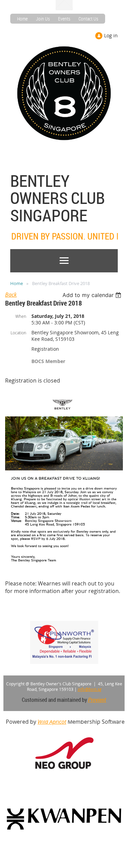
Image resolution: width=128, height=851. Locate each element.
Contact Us (88, 18)
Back (11, 294)
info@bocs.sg (89, 689)
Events (64, 18)
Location (18, 332)
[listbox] (92, 295)
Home (22, 18)
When (20, 316)
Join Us (43, 18)
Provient (97, 700)
